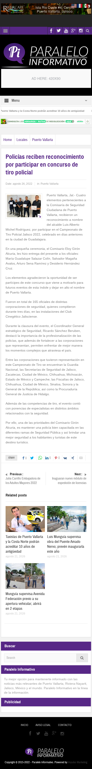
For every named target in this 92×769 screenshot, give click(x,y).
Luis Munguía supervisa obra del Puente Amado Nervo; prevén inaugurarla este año (65, 544)
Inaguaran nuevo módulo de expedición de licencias (69, 478)
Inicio (24, 725)
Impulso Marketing (77, 762)
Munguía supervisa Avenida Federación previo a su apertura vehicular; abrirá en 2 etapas (25, 601)
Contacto (64, 725)
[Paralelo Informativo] (46, 55)
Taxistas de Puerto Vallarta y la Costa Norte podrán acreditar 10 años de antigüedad (24, 544)
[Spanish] (86, 5)
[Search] (82, 657)
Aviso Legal (43, 725)
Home (7, 139)
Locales (22, 139)
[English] (74, 5)
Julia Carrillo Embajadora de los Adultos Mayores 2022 (23, 478)
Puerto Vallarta (42, 139)
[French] (80, 5)
